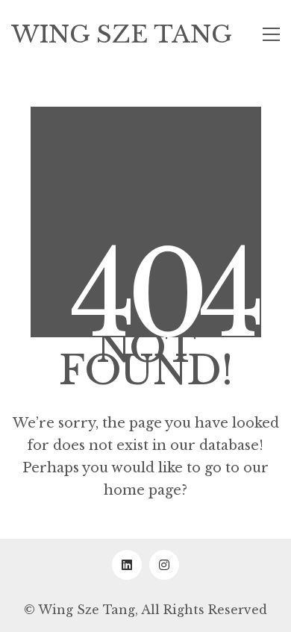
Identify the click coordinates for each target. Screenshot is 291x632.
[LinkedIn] (127, 565)
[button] (271, 34)
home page (142, 490)
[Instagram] (164, 565)
